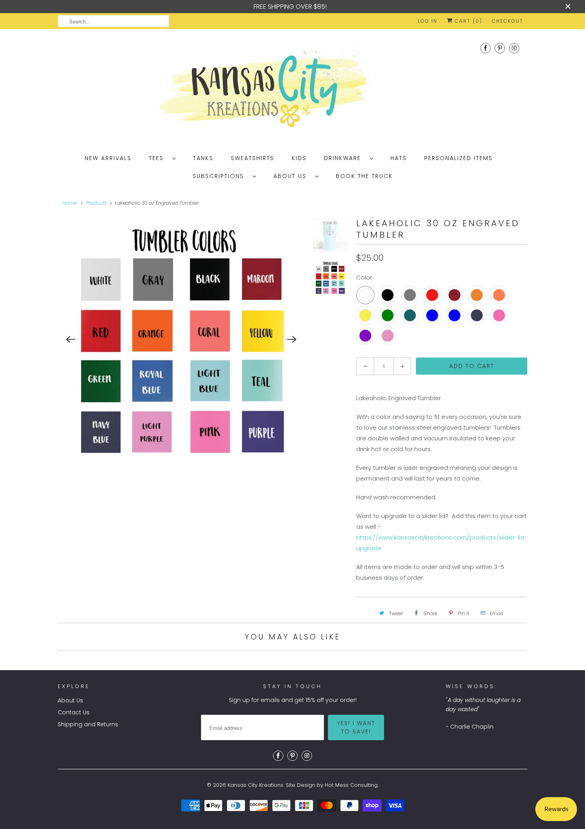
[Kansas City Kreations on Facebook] (485, 48)
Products (96, 202)
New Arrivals (108, 158)
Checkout (507, 21)
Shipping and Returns (88, 724)
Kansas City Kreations (255, 785)
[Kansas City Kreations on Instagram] (514, 48)
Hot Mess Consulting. (351, 785)
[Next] (292, 339)
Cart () (467, 21)
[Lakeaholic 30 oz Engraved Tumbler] (181, 339)
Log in (427, 21)
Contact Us (74, 712)
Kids (299, 158)
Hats (398, 158)
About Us (292, 176)
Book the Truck (364, 176)
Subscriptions (221, 176)
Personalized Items (458, 158)
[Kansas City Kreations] (292, 88)
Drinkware (345, 158)
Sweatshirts (252, 158)
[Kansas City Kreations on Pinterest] (500, 48)
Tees (158, 158)
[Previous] (70, 339)
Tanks (203, 158)
